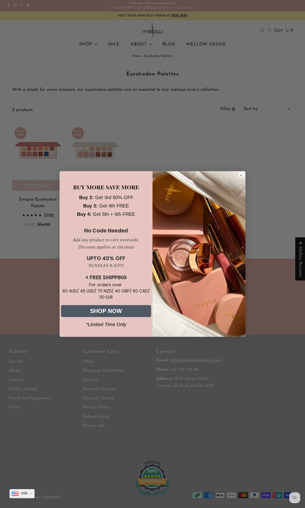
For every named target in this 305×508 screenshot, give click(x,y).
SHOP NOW (106, 311)
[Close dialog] (241, 175)
